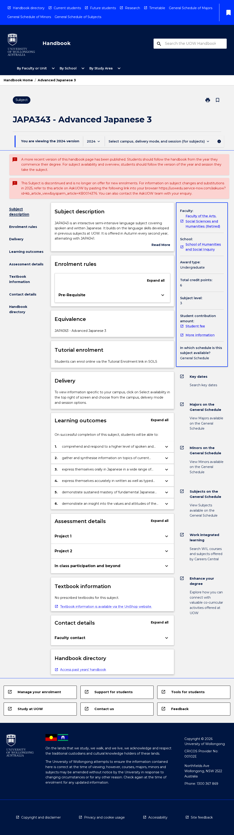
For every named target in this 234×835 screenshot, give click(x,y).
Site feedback (202, 817)
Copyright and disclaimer (41, 817)
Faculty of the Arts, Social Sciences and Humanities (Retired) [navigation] (203, 221)
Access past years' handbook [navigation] (83, 670)
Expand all (156, 280)
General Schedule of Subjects (78, 17)
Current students (67, 8)
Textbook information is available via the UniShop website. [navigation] (106, 607)
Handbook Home (18, 80)
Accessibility (158, 817)
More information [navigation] (200, 335)
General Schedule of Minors (29, 17)
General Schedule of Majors (190, 8)
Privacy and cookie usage (104, 817)
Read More (161, 245)
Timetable (157, 8)
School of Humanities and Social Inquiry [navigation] (203, 247)
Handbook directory (29, 8)
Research (132, 8)
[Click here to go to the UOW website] (21, 45)
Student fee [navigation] (195, 326)
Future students (103, 8)
